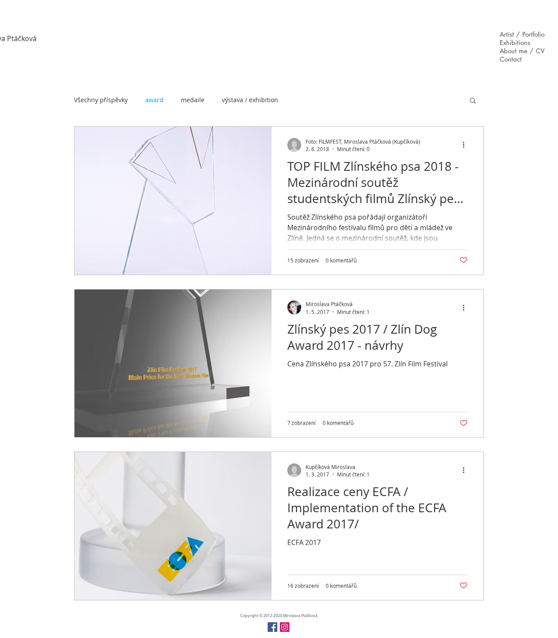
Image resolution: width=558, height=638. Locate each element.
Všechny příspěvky (101, 100)
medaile (192, 100)
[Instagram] (284, 627)
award (154, 100)
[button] (473, 101)
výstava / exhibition (250, 100)
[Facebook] (272, 627)
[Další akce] (466, 145)
